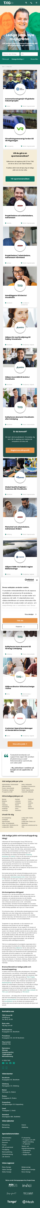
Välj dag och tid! (7, 1025)
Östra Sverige (6, 1167)
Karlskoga (5, 810)
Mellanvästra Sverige (28, 1169)
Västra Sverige (7, 1169)
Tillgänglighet (7, 1054)
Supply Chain (27, 1154)
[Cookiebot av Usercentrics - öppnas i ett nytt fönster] (25, 580)
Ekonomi (5, 1142)
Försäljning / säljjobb (28, 344)
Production (26, 1152)
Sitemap (5, 1050)
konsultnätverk (8, 1001)
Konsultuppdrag (6, 818)
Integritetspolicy (8, 1052)
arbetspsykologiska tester (18, 877)
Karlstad (8, 263)
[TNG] (9, 2)
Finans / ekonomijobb (28, 424)
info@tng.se (6, 1017)
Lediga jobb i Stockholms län (10, 825)
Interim (24, 1125)
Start (3, 66)
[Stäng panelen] (37, 580)
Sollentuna (18, 806)
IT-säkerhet (26, 1144)
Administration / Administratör (10, 784)
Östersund (31, 808)
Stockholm (9, 303)
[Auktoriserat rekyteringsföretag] (6, 1067)
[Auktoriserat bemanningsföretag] (3, 1067)
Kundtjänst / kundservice (28, 786)
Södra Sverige (6, 1172)
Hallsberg (9, 534)
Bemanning (5, 1127)
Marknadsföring (7, 1152)
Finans (4, 1145)
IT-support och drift (7, 792)
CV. (3, 879)
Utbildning (25, 1127)
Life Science (6, 1156)
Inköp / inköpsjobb (27, 784)
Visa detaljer (29, 614)
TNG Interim (25, 992)
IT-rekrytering (26, 1138)
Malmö (8, 736)
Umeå (29, 801)
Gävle (3, 803)
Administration (6, 1138)
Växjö (29, 805)
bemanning (5, 856)
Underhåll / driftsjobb (27, 792)
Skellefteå (5, 1114)
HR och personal (7, 1147)
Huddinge (5, 808)
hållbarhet (19, 948)
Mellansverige (26, 1167)
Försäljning (5, 1149)
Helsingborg (9, 146)
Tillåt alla (20, 620)
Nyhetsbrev (6, 1048)
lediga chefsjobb (30, 990)
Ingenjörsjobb (6, 821)
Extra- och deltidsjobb (8, 823)
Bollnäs (8, 574)
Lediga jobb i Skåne (7, 827)
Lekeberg (17, 801)
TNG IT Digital (31, 977)
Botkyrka (4, 801)
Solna (8, 694)
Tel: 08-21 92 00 (7, 1019)
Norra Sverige (26, 1172)
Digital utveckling (28, 1142)
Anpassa (19, 626)
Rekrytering (6, 1125)
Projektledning (26, 788)
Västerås (8, 223)
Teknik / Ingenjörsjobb (28, 106)
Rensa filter (34, 59)
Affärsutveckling (6, 786)
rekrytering (29, 854)
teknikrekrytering (6, 982)
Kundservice (6, 1140)
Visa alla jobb (19, 744)
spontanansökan (11, 999)
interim (13, 856)
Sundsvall (31, 799)
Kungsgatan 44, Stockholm (10, 1031)
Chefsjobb (5, 819)
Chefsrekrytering (7, 1154)
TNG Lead (5, 992)
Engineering (27, 1150)
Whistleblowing (7, 1056)
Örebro (8, 106)
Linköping (9, 654)
